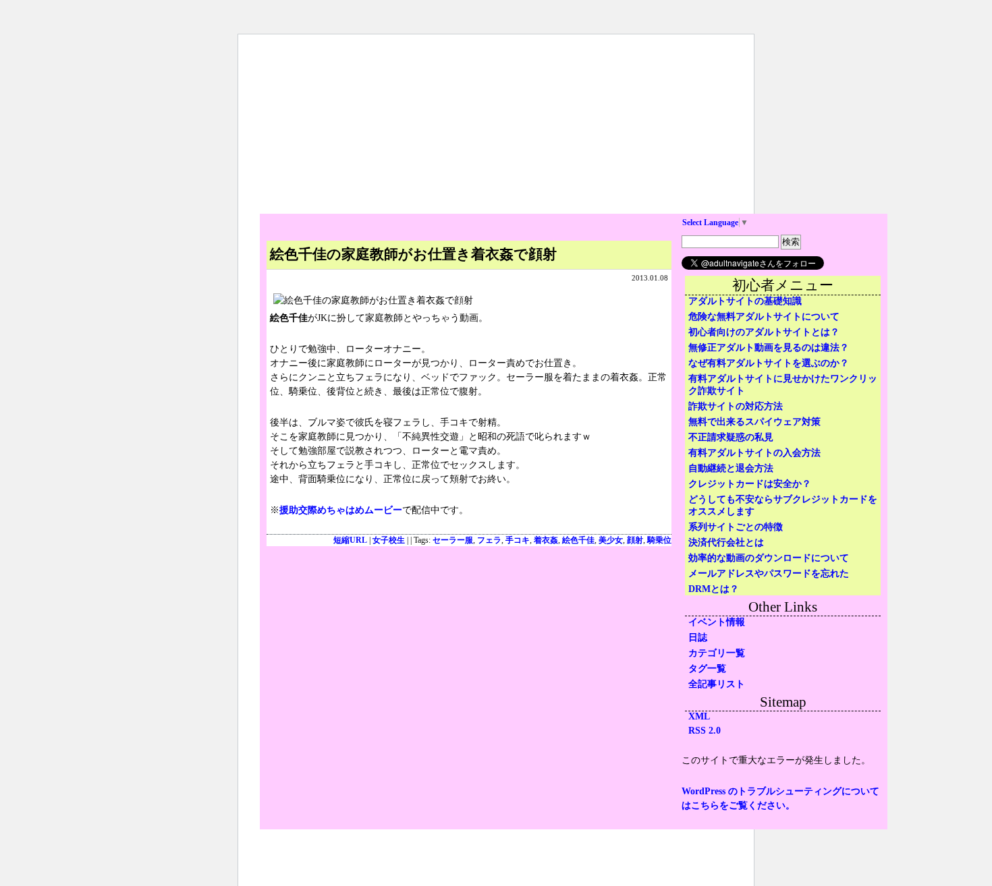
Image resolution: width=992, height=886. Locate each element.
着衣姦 (546, 540)
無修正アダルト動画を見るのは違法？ (768, 348)
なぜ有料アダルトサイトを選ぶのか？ (768, 363)
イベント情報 (716, 622)
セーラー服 (453, 540)
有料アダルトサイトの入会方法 (754, 453)
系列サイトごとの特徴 (735, 527)
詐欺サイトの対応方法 (735, 406)
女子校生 (389, 540)
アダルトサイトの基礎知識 (745, 301)
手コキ (517, 540)
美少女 (611, 540)
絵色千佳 (578, 540)
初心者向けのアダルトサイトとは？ (763, 332)
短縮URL (350, 540)
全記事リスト (716, 684)
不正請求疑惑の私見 (730, 437)
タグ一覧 (707, 668)
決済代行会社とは (726, 542)
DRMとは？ (713, 589)
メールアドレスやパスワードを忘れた (768, 573)
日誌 (697, 637)
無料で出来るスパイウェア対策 (754, 422)
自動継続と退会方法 (730, 468)
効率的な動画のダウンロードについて (768, 558)
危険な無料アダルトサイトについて (763, 317)
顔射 (635, 540)
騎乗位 (659, 540)
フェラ (489, 540)
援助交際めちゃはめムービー (340, 510)
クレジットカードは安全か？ (749, 484)
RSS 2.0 (704, 731)
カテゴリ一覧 (716, 653)
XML (699, 716)
